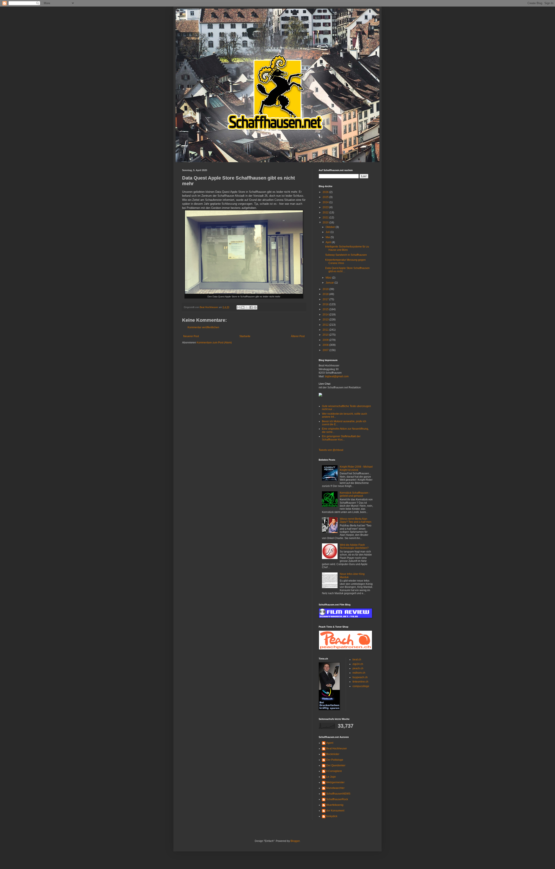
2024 (326, 202)
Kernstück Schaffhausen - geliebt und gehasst (355, 494)
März (329, 277)
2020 (326, 222)
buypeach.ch (360, 677)
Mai (328, 237)
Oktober (331, 227)
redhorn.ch (359, 672)
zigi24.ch (358, 664)
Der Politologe (334, 759)
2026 (326, 192)
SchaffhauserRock (337, 799)
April (329, 242)
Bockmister (332, 754)
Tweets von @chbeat (331, 450)
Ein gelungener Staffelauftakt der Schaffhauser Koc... (341, 438)
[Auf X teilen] (247, 307)
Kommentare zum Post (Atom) (214, 342)
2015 (326, 309)
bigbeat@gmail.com (337, 376)
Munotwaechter (335, 788)
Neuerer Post (191, 336)
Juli (328, 232)
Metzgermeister (335, 782)
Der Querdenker (335, 765)
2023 (326, 207)
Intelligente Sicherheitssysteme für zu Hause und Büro (347, 248)
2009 (326, 339)
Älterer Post (298, 336)
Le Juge (331, 776)
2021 (326, 217)
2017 (326, 299)
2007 (326, 350)
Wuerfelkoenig (334, 804)
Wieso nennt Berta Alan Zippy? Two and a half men (355, 520)
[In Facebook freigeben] (251, 307)
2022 (326, 212)
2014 (326, 314)
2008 (326, 344)
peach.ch (358, 668)
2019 (326, 289)
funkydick (331, 816)
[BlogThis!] (243, 307)
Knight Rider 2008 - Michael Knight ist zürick (356, 468)
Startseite (244, 336)
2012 (326, 324)
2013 (326, 319)
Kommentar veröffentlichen (203, 327)
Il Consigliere (334, 771)
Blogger (295, 841)
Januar (330, 282)
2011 (326, 329)
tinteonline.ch (360, 681)
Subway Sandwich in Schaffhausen (346, 254)
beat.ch (357, 659)
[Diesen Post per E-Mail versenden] (239, 307)
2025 (326, 197)
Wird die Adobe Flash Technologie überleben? (354, 546)
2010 (326, 334)
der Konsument (335, 810)
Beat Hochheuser (336, 748)
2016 (326, 304)
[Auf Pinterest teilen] (255, 307)
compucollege (361, 686)
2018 (326, 294)
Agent (329, 742)
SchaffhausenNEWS (338, 793)
